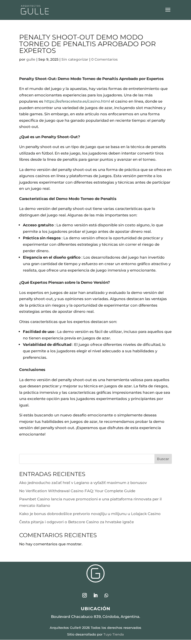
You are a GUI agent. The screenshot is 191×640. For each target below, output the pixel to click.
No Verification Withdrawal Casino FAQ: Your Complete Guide (77, 490)
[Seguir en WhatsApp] (106, 595)
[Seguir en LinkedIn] (95, 595)
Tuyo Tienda (113, 634)
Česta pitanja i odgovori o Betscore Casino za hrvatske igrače (76, 522)
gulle (30, 59)
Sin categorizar (74, 59)
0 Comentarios (104, 59)
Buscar (163, 459)
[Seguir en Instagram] (84, 595)
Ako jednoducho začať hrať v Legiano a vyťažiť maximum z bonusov (83, 482)
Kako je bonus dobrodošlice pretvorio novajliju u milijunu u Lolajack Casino (90, 513)
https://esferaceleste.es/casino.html (77, 101)
